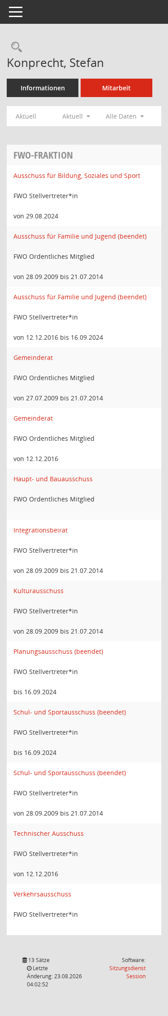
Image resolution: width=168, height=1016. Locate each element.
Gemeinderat (33, 357)
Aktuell (26, 116)
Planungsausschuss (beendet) (58, 651)
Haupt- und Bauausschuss (53, 479)
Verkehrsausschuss (42, 894)
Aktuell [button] (73, 116)
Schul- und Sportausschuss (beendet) (69, 712)
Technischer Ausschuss (48, 833)
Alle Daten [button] (122, 116)
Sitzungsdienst (127, 972)
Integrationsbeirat (40, 530)
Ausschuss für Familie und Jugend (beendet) (79, 236)
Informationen (43, 88)
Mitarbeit (116, 88)
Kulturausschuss (38, 590)
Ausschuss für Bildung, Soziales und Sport (76, 175)
